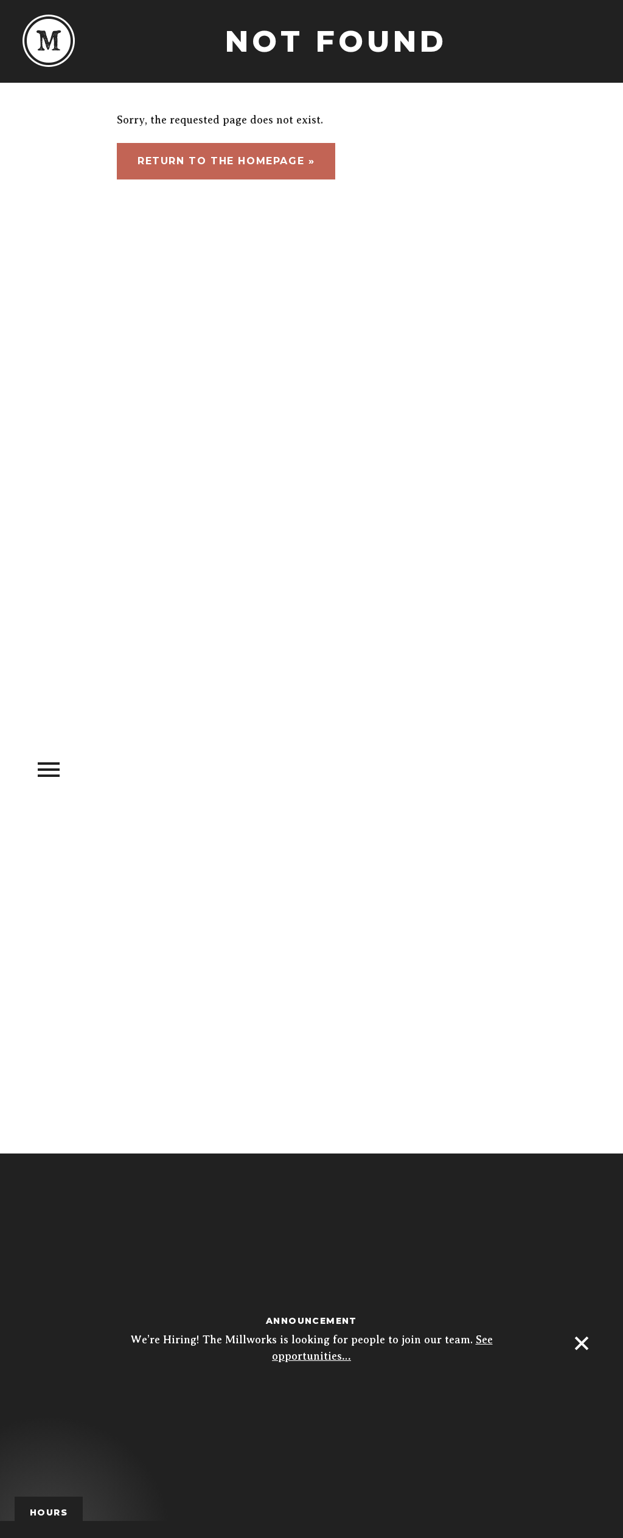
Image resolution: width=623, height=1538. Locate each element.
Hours (49, 1512)
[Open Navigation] (48, 768)
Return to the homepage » (226, 161)
